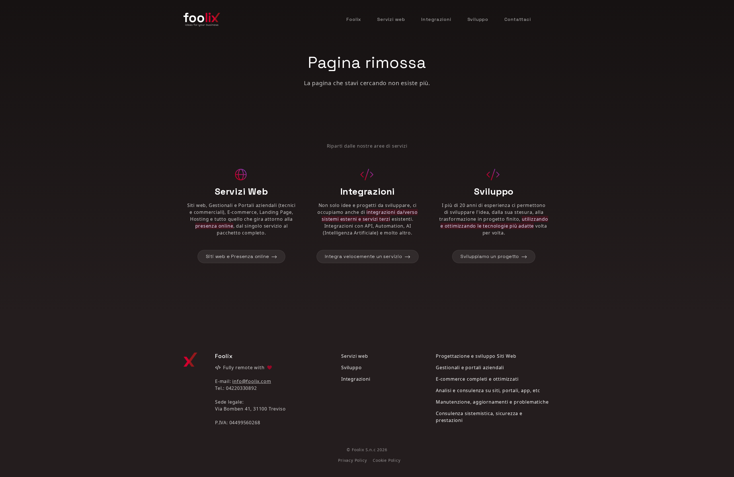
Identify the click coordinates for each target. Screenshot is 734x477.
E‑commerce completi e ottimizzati (477, 379)
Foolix (353, 19)
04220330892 (241, 388)
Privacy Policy (352, 460)
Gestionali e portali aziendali (470, 367)
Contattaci (517, 19)
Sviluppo (477, 19)
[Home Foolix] (202, 19)
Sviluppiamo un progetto (489, 256)
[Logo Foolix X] (190, 360)
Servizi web (391, 19)
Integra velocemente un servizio (363, 256)
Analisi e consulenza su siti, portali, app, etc (488, 390)
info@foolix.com (251, 381)
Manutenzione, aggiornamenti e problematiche (492, 402)
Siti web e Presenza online (237, 256)
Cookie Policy (386, 460)
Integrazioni (436, 19)
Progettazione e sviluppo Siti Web (476, 356)
